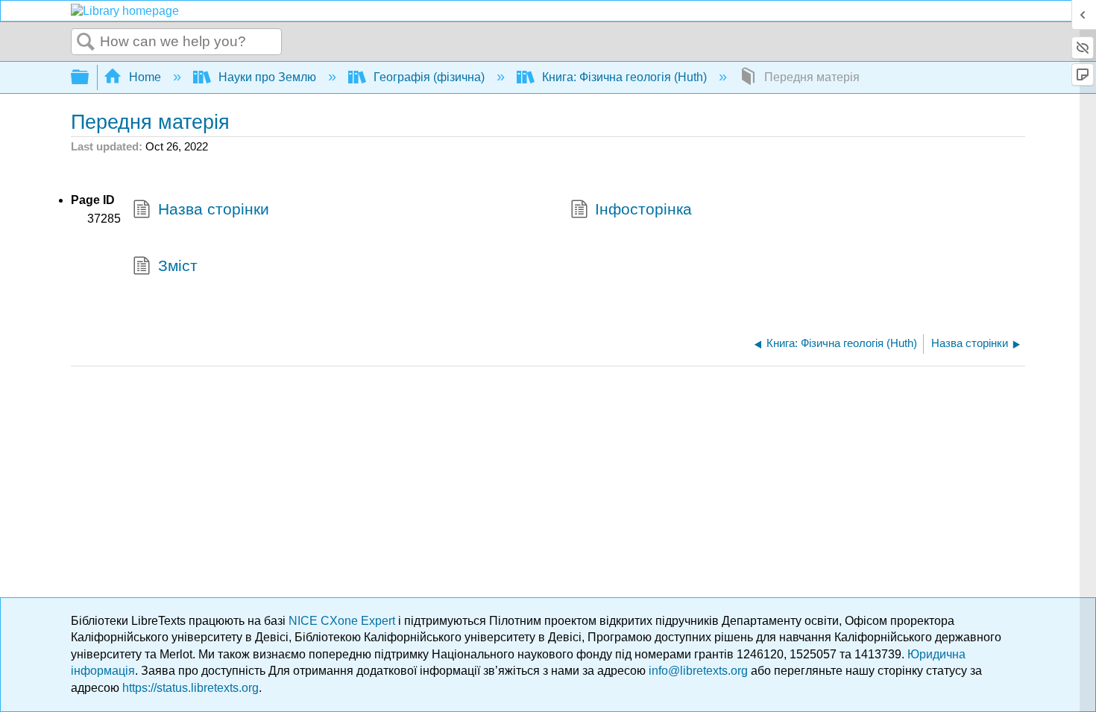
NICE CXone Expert (343, 620)
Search (86, 42)
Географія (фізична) (429, 77)
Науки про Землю (267, 77)
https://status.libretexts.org (190, 687)
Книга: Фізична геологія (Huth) (624, 77)
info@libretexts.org (698, 670)
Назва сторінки (213, 208)
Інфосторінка (643, 208)
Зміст (178, 265)
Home (145, 77)
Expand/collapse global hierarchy (89, 78)
